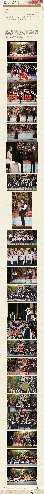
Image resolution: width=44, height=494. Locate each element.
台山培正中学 (18, 488)
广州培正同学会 (21, 488)
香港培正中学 (11, 488)
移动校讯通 (25, 488)
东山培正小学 (8, 488)
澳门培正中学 (15, 488)
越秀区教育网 (5, 488)
